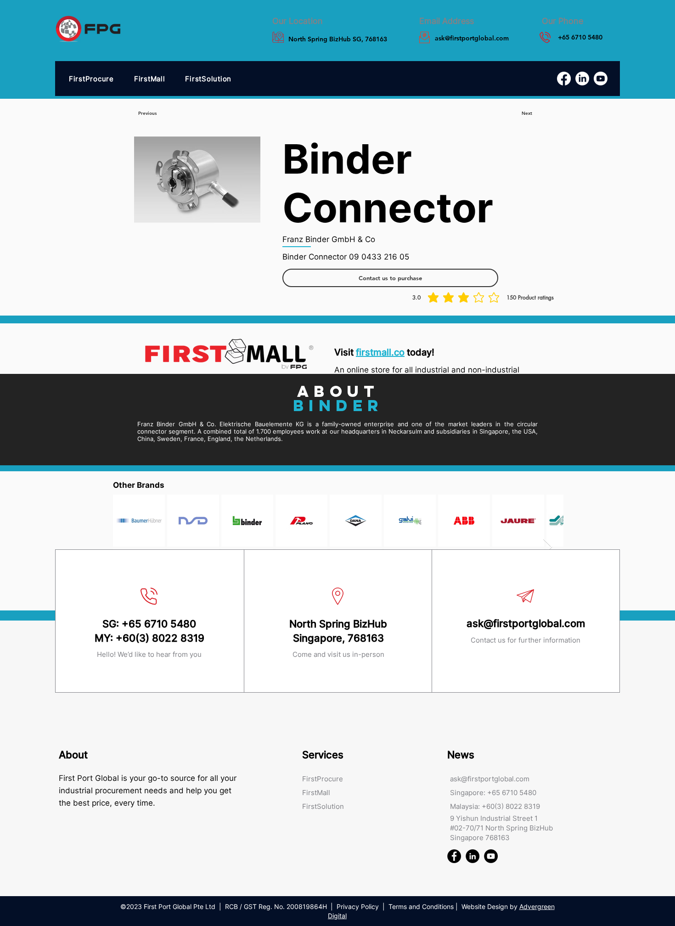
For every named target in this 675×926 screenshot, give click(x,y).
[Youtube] (601, 78)
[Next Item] (547, 547)
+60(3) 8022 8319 (160, 638)
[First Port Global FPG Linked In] (472, 856)
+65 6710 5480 (159, 624)
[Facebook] (564, 78)
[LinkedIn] (582, 78)
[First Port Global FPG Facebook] (454, 856)
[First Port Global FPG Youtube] (491, 856)
